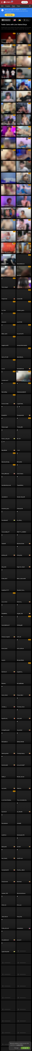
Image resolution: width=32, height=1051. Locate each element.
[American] (14, 20)
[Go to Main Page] (10, 2)
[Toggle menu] (2, 2)
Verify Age (10, 15)
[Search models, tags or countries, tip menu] (29, 6)
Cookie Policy (19, 1045)
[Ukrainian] (19, 20)
